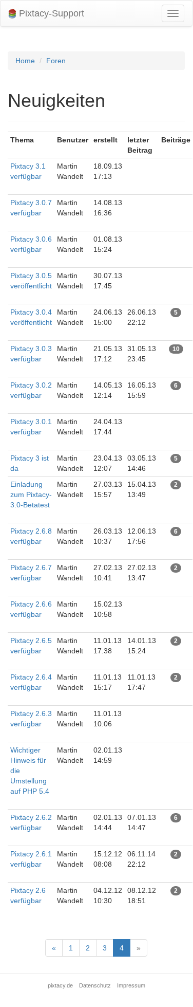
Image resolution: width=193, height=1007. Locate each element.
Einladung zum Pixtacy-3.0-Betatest (31, 494)
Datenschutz (95, 985)
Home (25, 61)
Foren (56, 61)
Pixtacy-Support (50, 13)
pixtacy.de (60, 985)
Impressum (131, 985)
